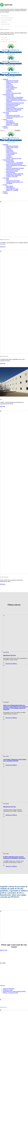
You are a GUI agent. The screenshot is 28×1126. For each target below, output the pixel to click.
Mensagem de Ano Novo (9, 655)
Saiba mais (2, 246)
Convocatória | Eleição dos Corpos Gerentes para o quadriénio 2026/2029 (14, 760)
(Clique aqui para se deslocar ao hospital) (11, 982)
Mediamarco (3, 1007)
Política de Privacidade (8, 988)
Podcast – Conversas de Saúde (10, 992)
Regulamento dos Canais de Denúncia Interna (14, 991)
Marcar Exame (3, 950)
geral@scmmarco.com (6, 974)
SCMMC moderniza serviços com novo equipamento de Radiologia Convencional (14, 857)
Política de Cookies (8, 990)
